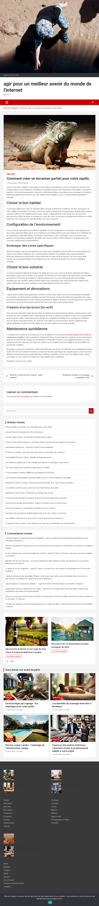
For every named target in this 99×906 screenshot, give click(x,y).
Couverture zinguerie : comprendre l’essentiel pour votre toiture (30, 508)
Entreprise (8, 816)
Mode (6, 864)
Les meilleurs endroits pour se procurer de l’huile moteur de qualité (31, 488)
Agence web (56, 816)
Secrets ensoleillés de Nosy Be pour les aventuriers (25, 546)
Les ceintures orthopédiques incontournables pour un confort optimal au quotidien (38, 478)
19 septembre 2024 (14, 183)
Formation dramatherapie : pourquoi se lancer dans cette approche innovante (36, 498)
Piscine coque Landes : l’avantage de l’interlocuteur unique (28, 437)
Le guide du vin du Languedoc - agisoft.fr (21, 568)
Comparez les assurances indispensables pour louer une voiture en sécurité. (35, 513)
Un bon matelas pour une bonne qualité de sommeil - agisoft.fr (30, 553)
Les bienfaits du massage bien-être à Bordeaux (24, 432)
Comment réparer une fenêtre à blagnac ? (67, 584)
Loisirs (54, 807)
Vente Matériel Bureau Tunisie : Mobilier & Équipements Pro (28, 457)
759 (11, 661)
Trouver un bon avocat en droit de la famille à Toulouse (27, 596)
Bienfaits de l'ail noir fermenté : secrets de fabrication (26, 561)
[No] (96, 899)
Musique (7, 867)
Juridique (54, 800)
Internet (7, 826)
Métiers (54, 813)
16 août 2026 (57, 754)
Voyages (7, 886)
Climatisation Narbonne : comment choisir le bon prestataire (29, 447)
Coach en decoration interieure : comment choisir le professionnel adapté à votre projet (40, 442)
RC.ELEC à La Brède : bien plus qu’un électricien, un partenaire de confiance (35, 452)
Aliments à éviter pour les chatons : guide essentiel (26, 376)
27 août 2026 (10, 710)
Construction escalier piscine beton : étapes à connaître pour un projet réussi (36, 503)
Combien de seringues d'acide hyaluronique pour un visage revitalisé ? (33, 604)
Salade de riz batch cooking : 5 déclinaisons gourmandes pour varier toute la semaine (39, 483)
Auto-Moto (8, 803)
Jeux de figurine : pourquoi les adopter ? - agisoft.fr (25, 584)
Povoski (20, 710)
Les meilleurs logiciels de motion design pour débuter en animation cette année (36, 462)
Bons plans (8, 810)
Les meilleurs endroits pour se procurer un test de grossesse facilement (34, 518)
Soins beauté (9, 880)
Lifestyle (54, 803)
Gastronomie (9, 823)
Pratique (11, 174)
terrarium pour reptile (23, 361)
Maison (9, 698)
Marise (25, 183)
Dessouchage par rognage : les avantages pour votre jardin (28, 427)
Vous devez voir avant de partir (22, 669)
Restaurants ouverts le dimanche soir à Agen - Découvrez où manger (32, 589)
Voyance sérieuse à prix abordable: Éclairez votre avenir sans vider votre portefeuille (38, 576)
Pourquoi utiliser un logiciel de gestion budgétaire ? (25, 538)
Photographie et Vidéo (60, 820)
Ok (50, 902)
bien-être (56, 698)
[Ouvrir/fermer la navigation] (7, 102)
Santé (6, 873)
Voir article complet (14, 656)
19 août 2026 (10, 751)
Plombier (54, 823)
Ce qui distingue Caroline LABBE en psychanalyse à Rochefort (29, 473)
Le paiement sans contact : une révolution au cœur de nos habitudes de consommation (40, 523)
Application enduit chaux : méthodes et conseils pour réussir (29, 493)
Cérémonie (8, 813)
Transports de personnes (14, 883)
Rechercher (91, 411)
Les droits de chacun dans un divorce (78, 771)
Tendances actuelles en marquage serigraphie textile (75, 376)
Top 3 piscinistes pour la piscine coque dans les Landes (27, 467)
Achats (6, 800)
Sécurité (7, 877)
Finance (7, 820)
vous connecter (23, 396)
